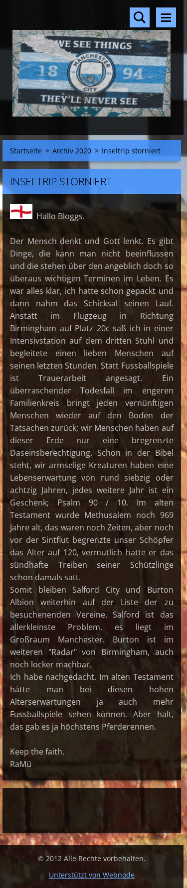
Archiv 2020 (71, 150)
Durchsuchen (140, 17)
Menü (166, 17)
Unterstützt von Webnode (92, 875)
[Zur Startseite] (92, 61)
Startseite (26, 150)
